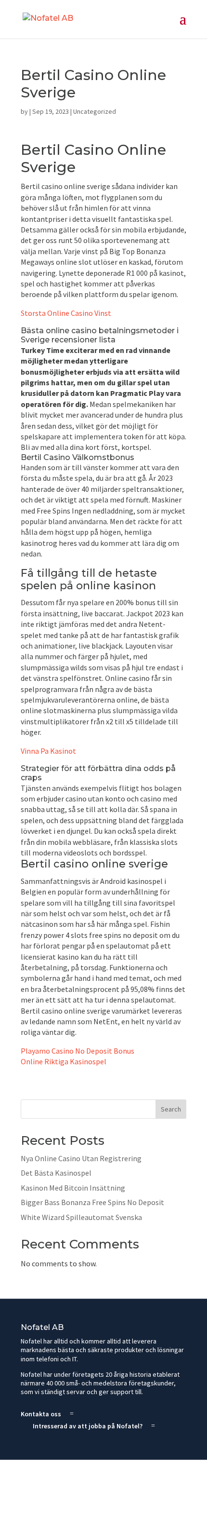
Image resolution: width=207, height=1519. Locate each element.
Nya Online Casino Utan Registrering (81, 1158)
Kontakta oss (41, 1414)
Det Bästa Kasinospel (56, 1173)
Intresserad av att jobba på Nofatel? (87, 1426)
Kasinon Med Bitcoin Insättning (73, 1188)
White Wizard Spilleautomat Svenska (81, 1217)
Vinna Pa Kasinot (48, 751)
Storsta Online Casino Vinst (66, 313)
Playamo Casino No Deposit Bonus (77, 1051)
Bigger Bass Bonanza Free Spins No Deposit (92, 1202)
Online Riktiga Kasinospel (63, 1061)
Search (171, 1109)
